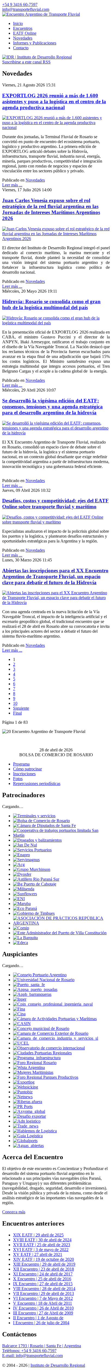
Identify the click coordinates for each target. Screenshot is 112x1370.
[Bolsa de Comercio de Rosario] (41, 820)
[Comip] (21, 928)
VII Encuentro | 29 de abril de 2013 (43, 1293)
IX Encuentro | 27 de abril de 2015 (43, 1283)
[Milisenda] (23, 889)
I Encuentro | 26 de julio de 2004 (41, 1322)
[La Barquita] (25, 937)
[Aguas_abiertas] (28, 1145)
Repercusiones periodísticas (36, 783)
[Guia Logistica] (28, 1135)
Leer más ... (12, 185)
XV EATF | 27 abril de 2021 (37, 1254)
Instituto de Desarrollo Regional (57, 1365)
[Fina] (19, 1009)
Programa (21, 764)
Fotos (18, 778)
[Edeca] (20, 942)
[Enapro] (21, 854)
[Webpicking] (25, 1087)
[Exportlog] (24, 1082)
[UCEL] (21, 1043)
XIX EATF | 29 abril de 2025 (38, 1235)
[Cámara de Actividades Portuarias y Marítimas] (55, 1018)
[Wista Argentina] (29, 1067)
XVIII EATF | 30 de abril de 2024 (42, 1239)
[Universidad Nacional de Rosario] (43, 979)
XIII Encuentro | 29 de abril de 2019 (44, 1264)
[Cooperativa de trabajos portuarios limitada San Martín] (61, 835)
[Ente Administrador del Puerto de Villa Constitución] (60, 932)
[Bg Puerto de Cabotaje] (34, 884)
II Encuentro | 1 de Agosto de (38, 1318)
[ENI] (19, 898)
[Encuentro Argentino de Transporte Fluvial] (41, 14)
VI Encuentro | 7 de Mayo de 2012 (43, 1298)
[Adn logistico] (27, 1121)
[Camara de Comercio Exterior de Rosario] (50, 1033)
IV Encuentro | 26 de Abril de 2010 (43, 1308)
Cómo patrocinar (27, 769)
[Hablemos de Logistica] (35, 1131)
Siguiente (21, 708)
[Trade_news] (25, 1126)
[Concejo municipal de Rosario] (41, 1028)
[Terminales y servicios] (34, 815)
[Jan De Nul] (25, 845)
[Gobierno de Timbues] (34, 913)
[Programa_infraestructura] (37, 1057)
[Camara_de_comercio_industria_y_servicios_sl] (55, 1038)
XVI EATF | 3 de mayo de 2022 (41, 1249)
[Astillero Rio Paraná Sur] (36, 879)
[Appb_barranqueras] (32, 994)
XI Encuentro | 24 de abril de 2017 (43, 1274)
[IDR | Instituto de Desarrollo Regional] (37, 57)
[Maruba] (22, 903)
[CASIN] (22, 1023)
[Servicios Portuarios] (32, 850)
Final (17, 713)
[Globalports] (25, 1140)
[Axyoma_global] (29, 1111)
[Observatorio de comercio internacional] (49, 1048)
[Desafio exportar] (29, 1116)
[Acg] (19, 864)
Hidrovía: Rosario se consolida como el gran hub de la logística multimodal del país (51, 304)
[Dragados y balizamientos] (37, 840)
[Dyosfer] (22, 874)
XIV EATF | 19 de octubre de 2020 (43, 1259)
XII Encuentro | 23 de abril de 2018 (43, 1269)
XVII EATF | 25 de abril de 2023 (41, 1244)
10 (15, 703)
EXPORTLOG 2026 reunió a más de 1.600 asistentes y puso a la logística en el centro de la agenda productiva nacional (54, 101)
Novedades (35, 180)
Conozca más (13, 1212)
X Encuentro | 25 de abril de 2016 (42, 1279)
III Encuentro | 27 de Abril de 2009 (43, 1313)
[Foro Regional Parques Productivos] (45, 1077)
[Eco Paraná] (25, 908)
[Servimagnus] (26, 859)
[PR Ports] (23, 1106)
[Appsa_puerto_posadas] (35, 989)
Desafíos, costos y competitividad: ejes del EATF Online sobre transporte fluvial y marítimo (55, 503)
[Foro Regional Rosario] (35, 1062)
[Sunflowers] (25, 893)
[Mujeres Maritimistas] (33, 1072)
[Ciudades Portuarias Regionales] (42, 1053)
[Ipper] (19, 999)
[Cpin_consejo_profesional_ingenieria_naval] (53, 1004)
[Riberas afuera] (27, 1101)
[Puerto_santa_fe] (29, 984)
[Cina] (19, 1014)
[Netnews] (23, 1096)
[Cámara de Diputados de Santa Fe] (44, 825)
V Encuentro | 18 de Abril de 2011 (42, 1303)
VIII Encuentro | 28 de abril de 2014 (44, 1288)
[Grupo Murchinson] (31, 869)
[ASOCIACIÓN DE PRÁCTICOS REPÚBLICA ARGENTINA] (61, 923)
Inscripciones (24, 773)
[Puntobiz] (23, 1092)
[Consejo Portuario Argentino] (40, 974)
